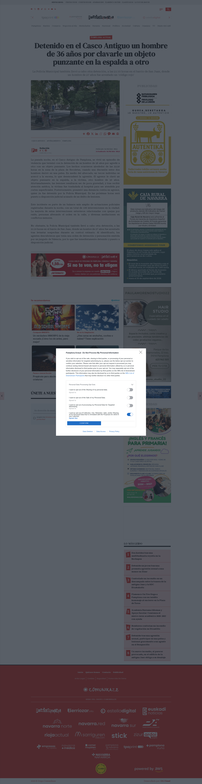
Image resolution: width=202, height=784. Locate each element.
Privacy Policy (114, 431)
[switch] (130, 389)
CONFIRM (84, 423)
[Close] (141, 353)
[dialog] (101, 392)
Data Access (101, 431)
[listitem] (101, 384)
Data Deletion (88, 431)
